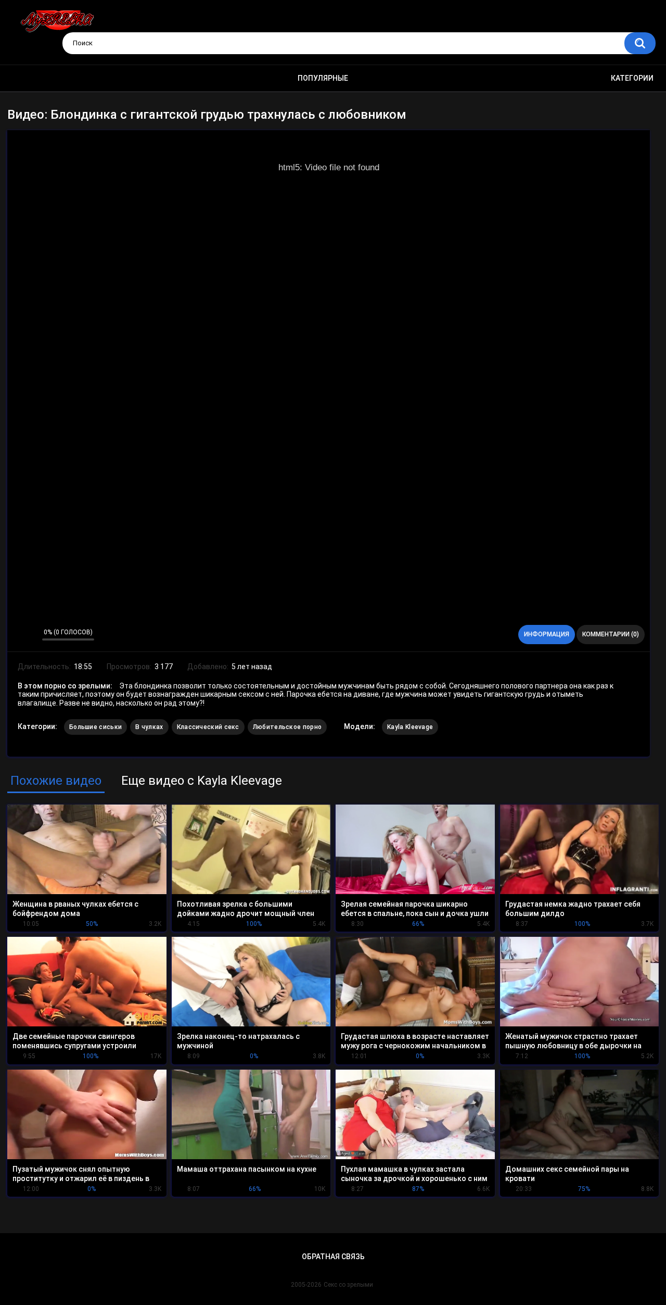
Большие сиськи (95, 727)
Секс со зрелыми (348, 1284)
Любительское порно (287, 727)
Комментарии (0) (610, 634)
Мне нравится (17, 635)
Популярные (323, 78)
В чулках (149, 727)
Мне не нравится (31, 635)
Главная (23, 78)
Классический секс (208, 727)
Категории (632, 78)
